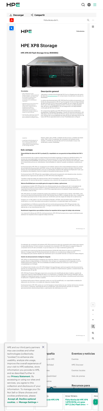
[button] (43, 347)
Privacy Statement (20, 376)
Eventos (75, 359)
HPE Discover (77, 365)
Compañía (48, 353)
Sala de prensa (78, 376)
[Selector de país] (89, 4)
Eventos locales (78, 370)
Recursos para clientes (81, 387)
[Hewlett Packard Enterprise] (13, 4)
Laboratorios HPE (48, 387)
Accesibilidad (47, 365)
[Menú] (94, 4)
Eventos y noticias (83, 353)
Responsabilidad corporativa (48, 378)
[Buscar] (83, 4)
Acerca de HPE (47, 359)
